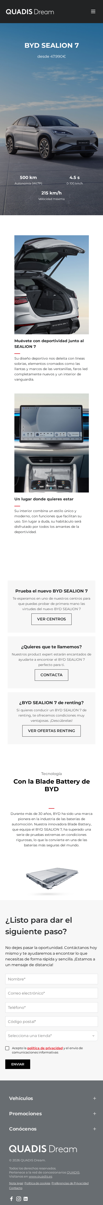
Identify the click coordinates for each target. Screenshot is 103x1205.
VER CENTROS (51, 619)
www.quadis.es (40, 1176)
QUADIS (73, 1172)
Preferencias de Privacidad (70, 1183)
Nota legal (16, 1183)
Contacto (15, 1188)
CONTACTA (51, 675)
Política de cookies (37, 1183)
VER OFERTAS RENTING (51, 730)
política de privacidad (45, 1048)
